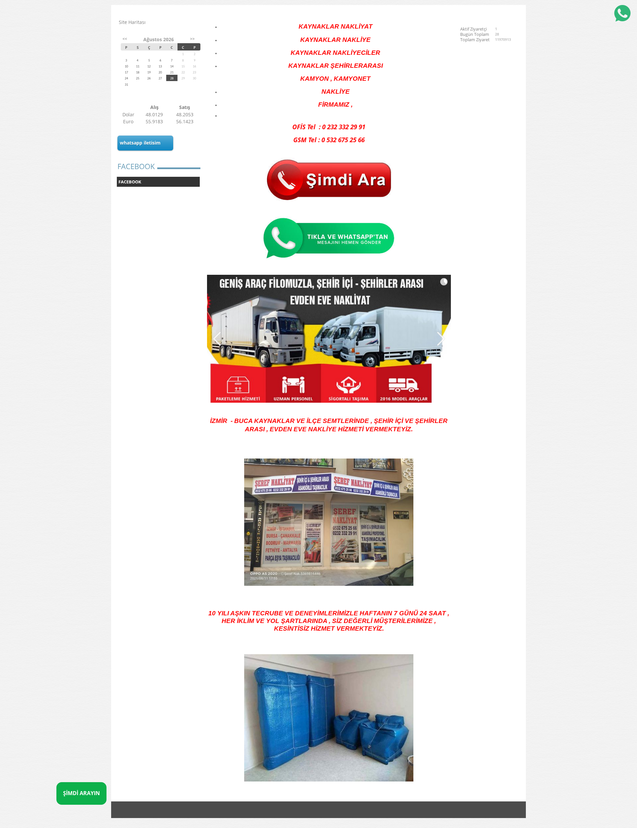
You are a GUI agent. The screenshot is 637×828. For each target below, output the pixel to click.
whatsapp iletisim (140, 143)
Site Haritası (132, 22)
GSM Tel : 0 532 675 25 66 (329, 140)
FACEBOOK (129, 182)
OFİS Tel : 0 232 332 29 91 (328, 127)
